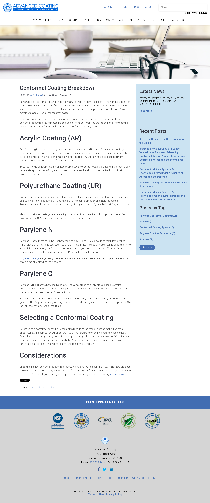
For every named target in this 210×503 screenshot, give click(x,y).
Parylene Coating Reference (157, 233)
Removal (146, 239)
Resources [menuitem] (159, 19)
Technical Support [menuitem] (102, 478)
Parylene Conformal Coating (43, 387)
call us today (117, 374)
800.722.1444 (195, 13)
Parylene (147, 221)
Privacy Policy (114, 494)
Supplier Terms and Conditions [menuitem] (137, 478)
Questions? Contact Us (105, 402)
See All (146, 247)
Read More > (146, 110)
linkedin (111, 469)
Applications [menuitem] (138, 19)
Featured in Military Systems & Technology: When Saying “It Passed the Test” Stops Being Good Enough (162, 196)
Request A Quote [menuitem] (144, 7)
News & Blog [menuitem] (108, 7)
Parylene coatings (29, 258)
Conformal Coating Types (156, 227)
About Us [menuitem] (178, 19)
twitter (105, 469)
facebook (99, 469)
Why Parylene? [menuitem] (41, 19)
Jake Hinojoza (37, 95)
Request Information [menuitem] (73, 478)
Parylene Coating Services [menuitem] (74, 19)
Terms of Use (96, 494)
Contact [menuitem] (125, 7)
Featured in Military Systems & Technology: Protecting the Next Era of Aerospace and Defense (161, 173)
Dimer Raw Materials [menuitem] (110, 19)
